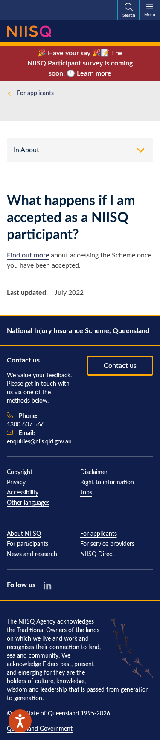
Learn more (94, 73)
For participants (27, 544)
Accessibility (22, 493)
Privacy (16, 483)
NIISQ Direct (97, 554)
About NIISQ (24, 534)
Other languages (28, 503)
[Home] (29, 31)
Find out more (28, 255)
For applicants (35, 93)
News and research (32, 554)
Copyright (19, 472)
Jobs (86, 493)
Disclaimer (94, 472)
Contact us (120, 365)
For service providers (107, 544)
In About (26, 150)
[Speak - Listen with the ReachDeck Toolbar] (20, 720)
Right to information (107, 483)
